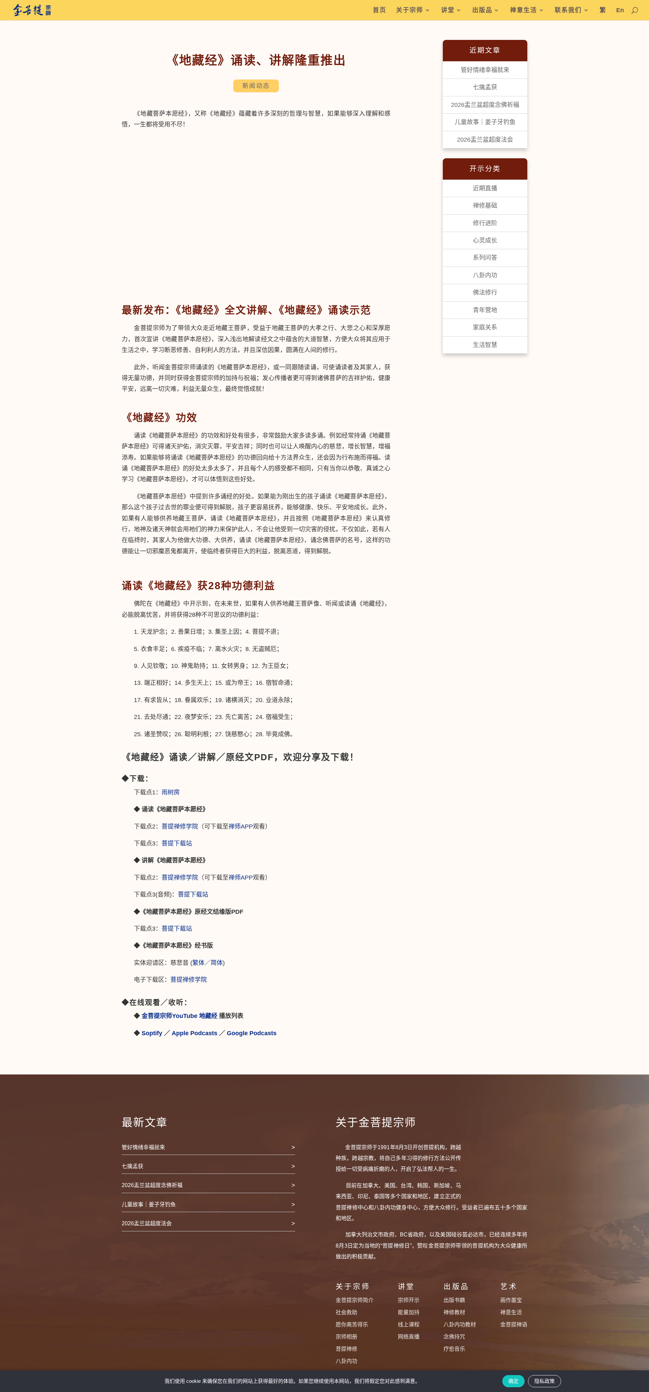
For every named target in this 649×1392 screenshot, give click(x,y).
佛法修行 (485, 292)
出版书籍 (454, 1300)
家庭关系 (485, 327)
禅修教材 (454, 1312)
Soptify (152, 1033)
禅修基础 (485, 205)
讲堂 (448, 10)
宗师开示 (408, 1300)
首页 (379, 10)
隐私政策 (544, 1381)
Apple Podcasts (194, 1033)
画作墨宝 (511, 1300)
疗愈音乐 (454, 1349)
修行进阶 (485, 223)
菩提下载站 (178, 843)
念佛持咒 (454, 1337)
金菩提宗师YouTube (169, 1016)
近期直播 (485, 188)
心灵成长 (485, 240)
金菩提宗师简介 (355, 1300)
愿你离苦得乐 (352, 1324)
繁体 (198, 962)
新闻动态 (256, 86)
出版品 (482, 10)
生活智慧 (485, 345)
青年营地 (485, 310)
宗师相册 (346, 1337)
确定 (513, 1381)
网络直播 (408, 1337)
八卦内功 (485, 275)
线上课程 (408, 1324)
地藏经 (208, 1016)
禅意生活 (523, 10)
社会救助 (346, 1312)
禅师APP (241, 826)
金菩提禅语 (513, 1324)
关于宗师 (409, 10)
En (620, 10)
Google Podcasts (252, 1033)
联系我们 (568, 10)
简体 (217, 962)
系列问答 (485, 257)
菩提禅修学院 (180, 826)
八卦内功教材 (459, 1324)
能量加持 (408, 1312)
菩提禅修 (346, 1349)
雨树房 (171, 792)
